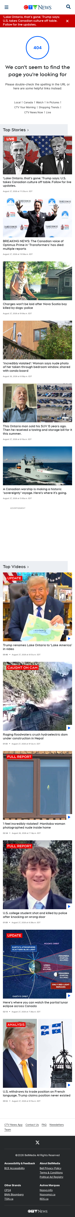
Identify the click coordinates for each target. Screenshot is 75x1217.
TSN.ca (8, 1198)
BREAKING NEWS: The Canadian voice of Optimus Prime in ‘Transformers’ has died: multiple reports (33, 245)
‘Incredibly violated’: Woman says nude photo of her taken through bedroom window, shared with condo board (36, 367)
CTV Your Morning (25, 107)
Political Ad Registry (51, 1176)
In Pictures (53, 102)
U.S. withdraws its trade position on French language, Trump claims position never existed (36, 1093)
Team (7, 1129)
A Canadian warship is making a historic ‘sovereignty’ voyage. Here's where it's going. (35, 491)
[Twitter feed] (37, 1142)
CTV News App (13, 1124)
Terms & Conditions (51, 1172)
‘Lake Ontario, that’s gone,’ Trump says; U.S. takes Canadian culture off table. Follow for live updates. (37, 182)
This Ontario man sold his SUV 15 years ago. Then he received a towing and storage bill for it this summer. (37, 430)
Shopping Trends (49, 107)
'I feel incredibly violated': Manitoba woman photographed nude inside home (34, 825)
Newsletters (57, 1124)
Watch (40, 102)
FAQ (44, 1124)
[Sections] (6, 7)
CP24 (7, 1190)
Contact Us (32, 1124)
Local (17, 102)
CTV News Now (33, 112)
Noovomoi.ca (47, 1194)
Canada (28, 102)
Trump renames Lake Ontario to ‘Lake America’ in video (37, 647)
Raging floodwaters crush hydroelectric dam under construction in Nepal (35, 736)
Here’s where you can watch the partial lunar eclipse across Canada (35, 1004)
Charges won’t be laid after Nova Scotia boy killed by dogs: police (35, 306)
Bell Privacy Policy (50, 1168)
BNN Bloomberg (14, 1194)
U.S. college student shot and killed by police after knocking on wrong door (35, 915)
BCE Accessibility (14, 1168)
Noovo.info (46, 1190)
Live (48, 112)
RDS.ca (44, 1198)
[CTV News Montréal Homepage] (37, 7)
